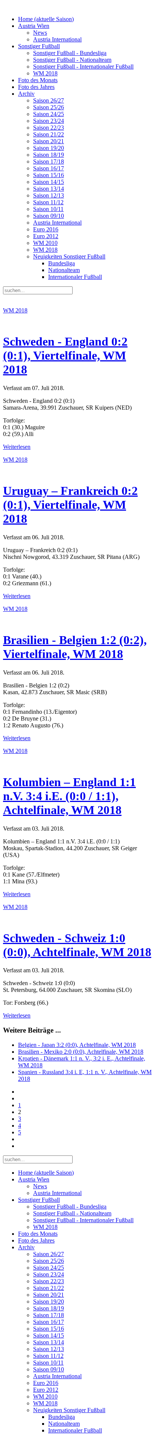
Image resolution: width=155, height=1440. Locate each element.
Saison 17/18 (48, 161)
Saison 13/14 (48, 188)
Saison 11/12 (48, 202)
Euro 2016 (45, 229)
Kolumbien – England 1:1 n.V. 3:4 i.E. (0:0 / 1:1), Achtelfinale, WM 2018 (69, 796)
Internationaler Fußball (75, 277)
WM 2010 (45, 243)
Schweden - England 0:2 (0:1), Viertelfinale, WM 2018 (65, 355)
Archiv (26, 93)
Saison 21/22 (48, 134)
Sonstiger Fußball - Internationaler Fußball (83, 66)
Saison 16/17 (48, 168)
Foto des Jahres (36, 87)
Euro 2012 (45, 236)
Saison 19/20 (48, 148)
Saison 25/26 (48, 107)
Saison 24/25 (48, 114)
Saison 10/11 (48, 209)
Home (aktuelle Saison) (46, 19)
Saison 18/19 (48, 154)
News (40, 32)
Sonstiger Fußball (39, 46)
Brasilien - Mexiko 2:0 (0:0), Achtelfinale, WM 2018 (80, 1051)
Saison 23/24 (48, 121)
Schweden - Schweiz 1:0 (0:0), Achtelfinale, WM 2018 (77, 945)
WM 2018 (45, 73)
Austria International (57, 39)
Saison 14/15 (48, 182)
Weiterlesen (16, 447)
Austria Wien (33, 26)
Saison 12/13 (48, 195)
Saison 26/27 (48, 100)
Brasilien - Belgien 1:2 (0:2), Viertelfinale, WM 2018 (75, 647)
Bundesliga (61, 263)
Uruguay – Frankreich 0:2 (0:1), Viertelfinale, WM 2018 (70, 504)
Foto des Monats (38, 80)
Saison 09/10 (48, 216)
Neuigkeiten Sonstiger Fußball (69, 256)
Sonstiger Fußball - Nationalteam (72, 60)
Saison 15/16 (48, 175)
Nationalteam (64, 270)
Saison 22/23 (48, 127)
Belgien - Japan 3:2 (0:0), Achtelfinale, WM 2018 (77, 1045)
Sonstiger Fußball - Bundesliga (69, 53)
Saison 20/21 (48, 141)
